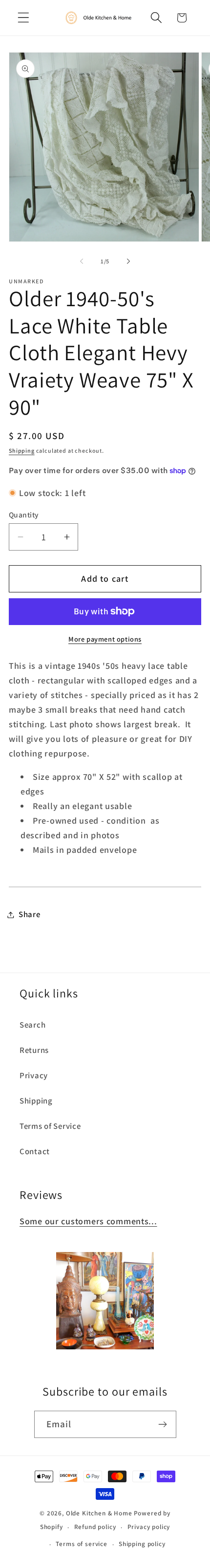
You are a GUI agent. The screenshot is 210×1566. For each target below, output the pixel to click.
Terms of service (81, 1544)
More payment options (105, 639)
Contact (35, 1151)
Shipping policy (142, 1544)
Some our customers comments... (88, 1221)
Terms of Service (50, 1126)
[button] (24, 18)
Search (32, 1024)
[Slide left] (81, 261)
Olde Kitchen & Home (99, 1513)
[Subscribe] (163, 1424)
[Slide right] (128, 261)
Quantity (24, 514)
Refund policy (95, 1527)
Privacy (34, 1075)
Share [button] (30, 914)
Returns (34, 1050)
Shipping (22, 450)
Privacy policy (148, 1527)
